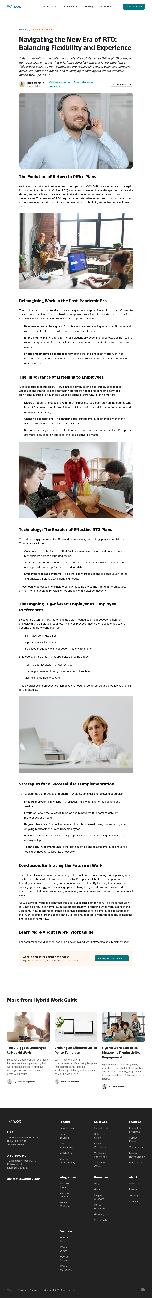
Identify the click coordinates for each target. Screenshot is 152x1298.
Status (33, 1290)
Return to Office (99, 1136)
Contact (133, 1201)
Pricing (89, 6)
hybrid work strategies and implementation (103, 941)
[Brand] (24, 1121)
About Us (134, 1183)
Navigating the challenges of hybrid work (93, 353)
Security (133, 1195)
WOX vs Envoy (64, 1249)
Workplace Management (59, 82)
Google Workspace (66, 1204)
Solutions (69, 6)
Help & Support (99, 1197)
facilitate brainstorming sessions (95, 824)
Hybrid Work (54, 86)
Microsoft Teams (65, 1185)
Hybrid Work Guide (42, 29)
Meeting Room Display (67, 1161)
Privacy (22, 1290)
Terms (10, 1290)
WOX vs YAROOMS (66, 1268)
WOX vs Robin (64, 1239)
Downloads (100, 1220)
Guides (98, 1189)
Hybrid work (101, 1128)
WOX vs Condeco (65, 1258)
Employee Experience (83, 82)
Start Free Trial (133, 6)
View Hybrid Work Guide (110, 958)
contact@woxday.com (24, 1179)
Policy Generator (100, 1206)
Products (48, 6)
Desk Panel (135, 1162)
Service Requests (134, 1139)
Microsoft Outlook (65, 1194)
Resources (106, 6)
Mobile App (66, 1153)
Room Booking (64, 1136)
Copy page (121, 84)
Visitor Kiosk (136, 1147)
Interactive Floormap (135, 1130)
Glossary (99, 1214)
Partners (134, 1189)
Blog (25, 29)
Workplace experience (100, 1155)
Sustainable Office (100, 1164)
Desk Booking (67, 1128)
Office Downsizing (100, 1145)
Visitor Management (67, 1145)
